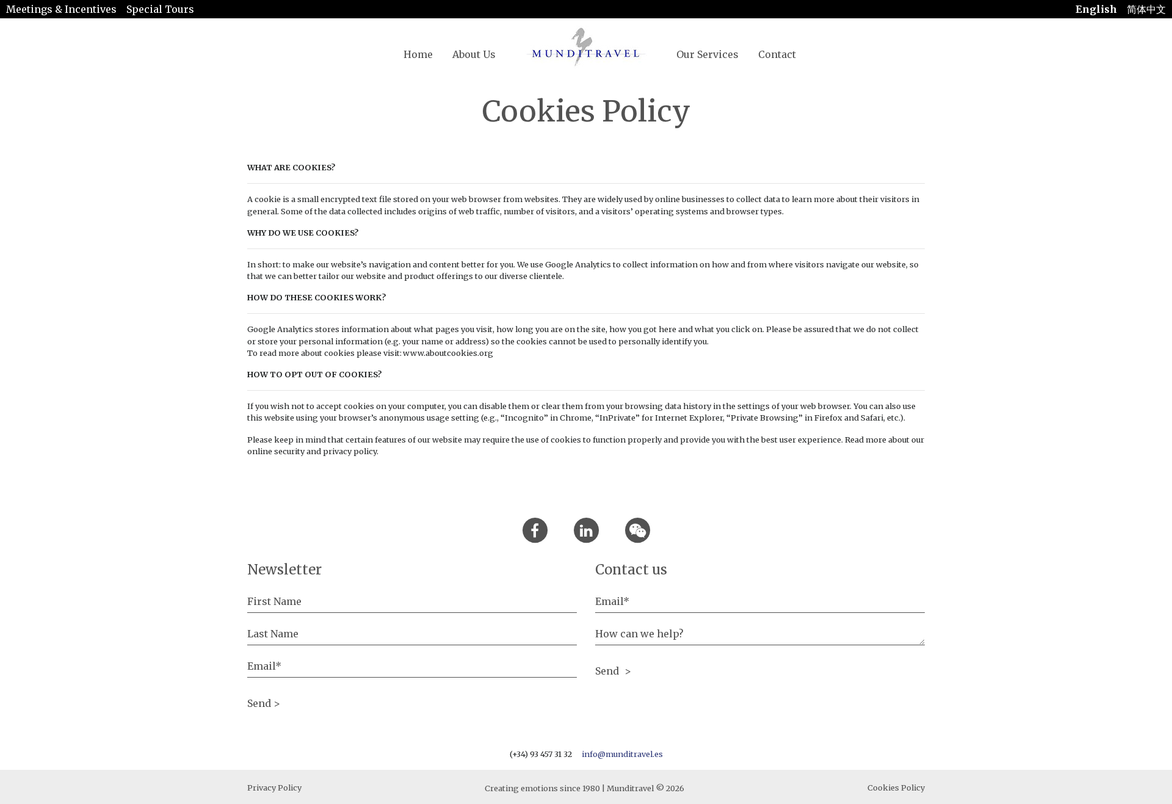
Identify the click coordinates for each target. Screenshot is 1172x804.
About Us (474, 54)
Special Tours (160, 9)
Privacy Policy (274, 787)
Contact (777, 54)
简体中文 (1146, 9)
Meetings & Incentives (61, 9)
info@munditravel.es (622, 754)
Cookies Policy (896, 787)
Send (608, 671)
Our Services (707, 54)
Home (418, 54)
